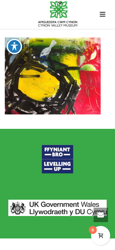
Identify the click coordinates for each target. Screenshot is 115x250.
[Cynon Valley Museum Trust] (57, 14)
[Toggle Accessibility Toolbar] (14, 46)
